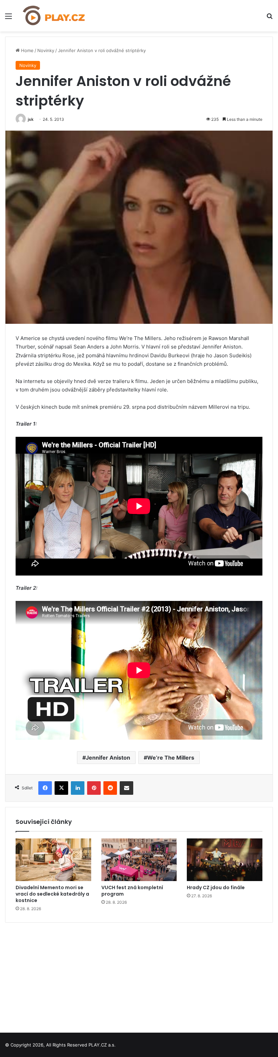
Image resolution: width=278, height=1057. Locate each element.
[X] (61, 788)
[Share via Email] (126, 788)
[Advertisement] (139, 975)
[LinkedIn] (77, 788)
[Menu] (8, 18)
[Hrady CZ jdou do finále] (224, 859)
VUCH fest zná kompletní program (132, 890)
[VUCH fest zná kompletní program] (139, 859)
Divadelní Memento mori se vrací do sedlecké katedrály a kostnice (52, 894)
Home (27, 50)
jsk (31, 119)
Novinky (45, 50)
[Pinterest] (94, 788)
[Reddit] (110, 788)
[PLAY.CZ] (54, 16)
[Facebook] (45, 788)
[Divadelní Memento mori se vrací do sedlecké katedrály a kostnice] (53, 859)
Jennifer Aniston (108, 757)
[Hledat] (269, 18)
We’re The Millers (170, 757)
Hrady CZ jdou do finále (216, 887)
